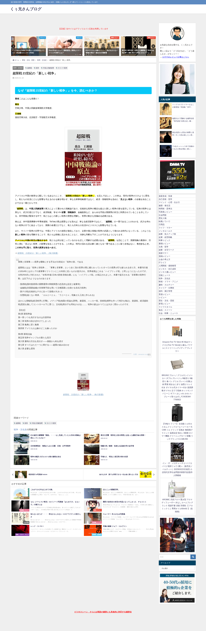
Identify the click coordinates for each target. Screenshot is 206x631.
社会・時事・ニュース (168, 313)
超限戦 (29, 68)
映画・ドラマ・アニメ (168, 281)
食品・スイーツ (165, 310)
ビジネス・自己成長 (167, 269)
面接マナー (163, 253)
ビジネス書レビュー (167, 272)
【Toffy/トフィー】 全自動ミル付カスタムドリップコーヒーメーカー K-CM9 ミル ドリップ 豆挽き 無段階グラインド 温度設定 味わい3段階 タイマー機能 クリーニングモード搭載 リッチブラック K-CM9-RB (177, 431)
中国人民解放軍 (48, 68)
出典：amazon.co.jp (141, 354)
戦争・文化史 (18, 68)
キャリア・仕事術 (166, 288)
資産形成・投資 (165, 196)
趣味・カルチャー (166, 285)
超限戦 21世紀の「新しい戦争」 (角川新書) (38, 253)
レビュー (162, 297)
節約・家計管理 (165, 291)
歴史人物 (162, 218)
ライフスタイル (165, 307)
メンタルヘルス (165, 231)
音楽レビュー (164, 294)
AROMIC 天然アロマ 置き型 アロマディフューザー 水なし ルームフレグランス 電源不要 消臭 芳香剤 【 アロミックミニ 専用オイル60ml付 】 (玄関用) (177, 506)
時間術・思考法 (165, 209)
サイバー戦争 (62, 68)
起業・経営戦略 (165, 237)
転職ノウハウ (164, 221)
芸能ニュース (164, 275)
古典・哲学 (163, 247)
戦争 (37, 68)
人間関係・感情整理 (167, 266)
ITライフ (162, 263)
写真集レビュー (165, 212)
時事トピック (164, 240)
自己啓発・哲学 (165, 199)
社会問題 (162, 215)
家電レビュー (164, 304)
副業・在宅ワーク (166, 250)
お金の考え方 (164, 259)
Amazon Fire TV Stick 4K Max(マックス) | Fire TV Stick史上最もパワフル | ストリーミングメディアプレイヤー (177, 346)
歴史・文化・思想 (166, 301)
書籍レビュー (164, 243)
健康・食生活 (164, 205)
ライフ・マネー (165, 228)
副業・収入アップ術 (167, 234)
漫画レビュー (164, 256)
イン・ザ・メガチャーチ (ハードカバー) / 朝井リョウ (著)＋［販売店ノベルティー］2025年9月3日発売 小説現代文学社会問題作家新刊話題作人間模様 (177, 469)
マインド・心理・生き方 (169, 202)
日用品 (162, 224)
